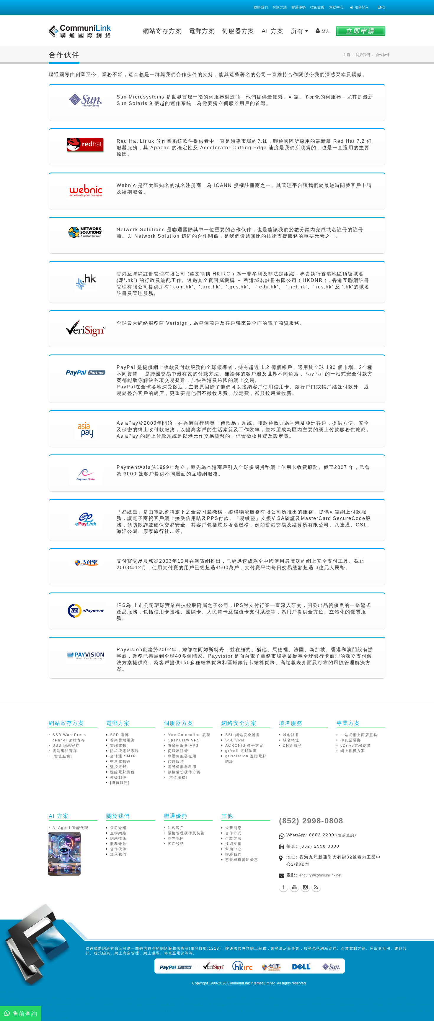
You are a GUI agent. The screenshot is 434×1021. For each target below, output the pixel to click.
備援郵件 (118, 777)
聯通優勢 (298, 7)
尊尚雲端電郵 (122, 740)
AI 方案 (273, 31)
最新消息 (233, 828)
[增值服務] (62, 756)
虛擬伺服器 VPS (183, 745)
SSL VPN (234, 740)
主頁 (346, 55)
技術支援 (317, 7)
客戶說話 (176, 844)
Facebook (283, 887)
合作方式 (233, 833)
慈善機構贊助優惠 (241, 860)
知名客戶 (176, 828)
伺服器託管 (178, 751)
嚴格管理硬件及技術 (186, 833)
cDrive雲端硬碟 (355, 745)
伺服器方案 (238, 31)
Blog (316, 887)
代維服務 (176, 761)
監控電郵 (118, 767)
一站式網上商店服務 (359, 735)
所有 (298, 31)
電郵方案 (202, 31)
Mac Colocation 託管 (189, 735)
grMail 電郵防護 (241, 751)
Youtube (294, 887)
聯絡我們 (261, 7)
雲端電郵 (118, 745)
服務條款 (118, 844)
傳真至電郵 (350, 740)
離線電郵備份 (122, 772)
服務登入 (362, 7)
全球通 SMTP (123, 756)
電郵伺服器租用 (182, 767)
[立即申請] (360, 31)
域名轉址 (291, 740)
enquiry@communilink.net (320, 875)
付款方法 (280, 7)
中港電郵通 (120, 761)
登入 (326, 31)
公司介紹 (118, 828)
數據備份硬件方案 (184, 772)
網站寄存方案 (162, 31)
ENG (381, 7)
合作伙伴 (118, 849)
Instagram (305, 887)
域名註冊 (291, 735)
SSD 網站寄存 (66, 745)
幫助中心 (336, 7)
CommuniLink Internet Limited (251, 983)
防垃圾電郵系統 (124, 751)
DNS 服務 (292, 745)
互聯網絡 (118, 833)
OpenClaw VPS (184, 740)
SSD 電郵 (119, 735)
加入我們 (118, 854)
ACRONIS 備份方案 (244, 745)
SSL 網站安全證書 (242, 735)
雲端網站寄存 (65, 751)
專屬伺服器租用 (182, 756)
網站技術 (118, 838)
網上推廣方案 (352, 751)
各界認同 (176, 838)
